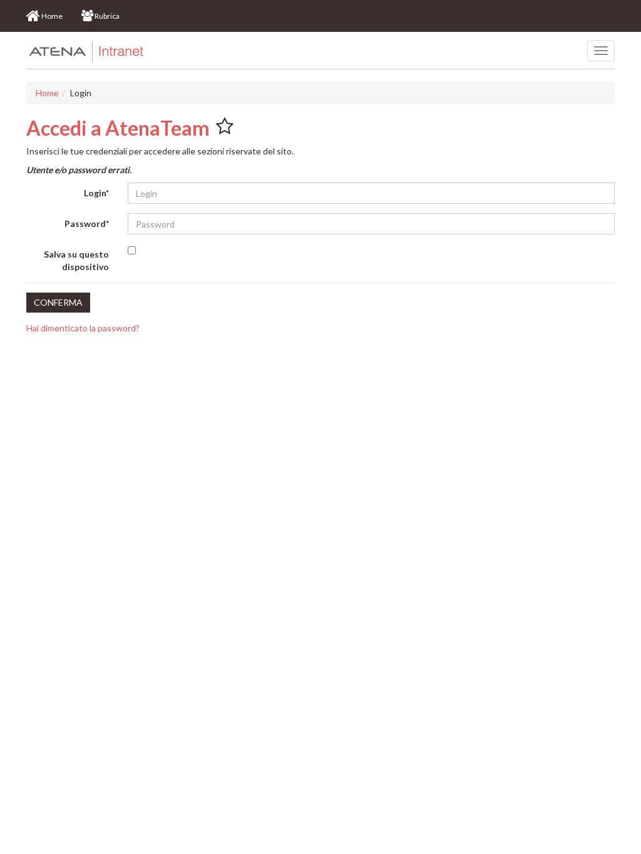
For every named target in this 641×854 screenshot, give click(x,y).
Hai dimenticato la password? (83, 328)
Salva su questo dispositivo (76, 260)
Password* (86, 223)
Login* (96, 193)
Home (47, 93)
